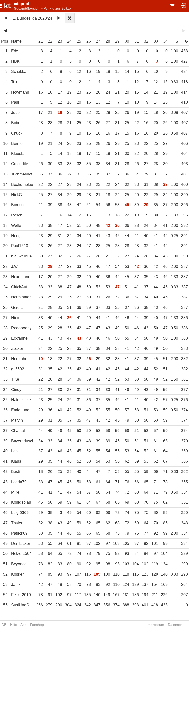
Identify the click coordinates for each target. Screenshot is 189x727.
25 (79, 41)
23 (60, 41)
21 (40, 41)
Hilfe (13, 625)
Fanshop (37, 625)
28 (108, 41)
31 (136, 41)
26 (88, 41)
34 (165, 41)
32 (146, 41)
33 (156, 41)
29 (117, 41)
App (23, 625)
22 (50, 41)
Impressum (155, 625)
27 (98, 41)
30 (127, 41)
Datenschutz (177, 625)
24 (69, 41)
